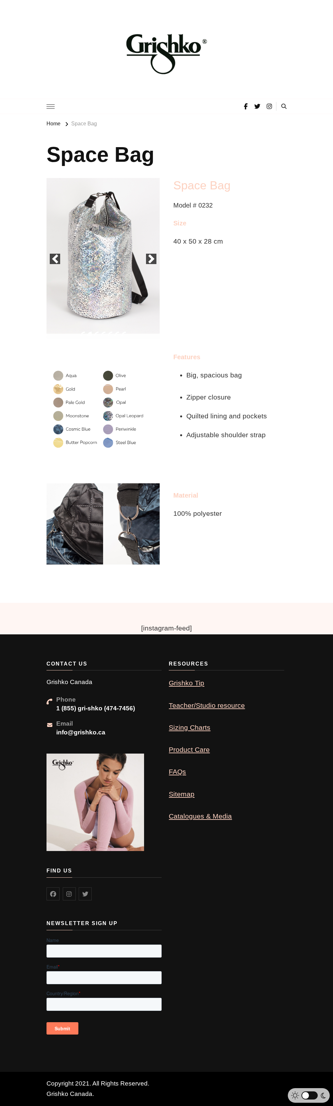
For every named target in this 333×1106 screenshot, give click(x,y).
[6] (116, 334)
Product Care (189, 749)
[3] (96, 334)
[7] (123, 334)
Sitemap (181, 794)
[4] (103, 334)
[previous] (55, 259)
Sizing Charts (189, 727)
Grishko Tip (186, 683)
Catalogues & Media (200, 816)
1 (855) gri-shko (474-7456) (95, 708)
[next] (151, 259)
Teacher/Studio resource (207, 705)
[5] (110, 334)
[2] (89, 334)
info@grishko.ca (80, 732)
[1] (82, 334)
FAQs (177, 771)
